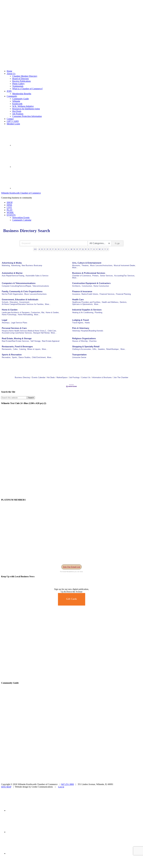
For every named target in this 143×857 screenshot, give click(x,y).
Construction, (87, 286)
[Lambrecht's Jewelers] (71, 677)
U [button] (94, 249)
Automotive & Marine (12, 273)
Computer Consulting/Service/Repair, (17, 286)
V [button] (96, 249)
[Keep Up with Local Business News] (11, 586)
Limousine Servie (79, 357)
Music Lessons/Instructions (35, 294)
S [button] (88, 249)
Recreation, (6, 357)
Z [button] (107, 249)
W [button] (99, 249)
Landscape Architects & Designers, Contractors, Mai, (23, 312)
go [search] (118, 243)
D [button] (47, 249)
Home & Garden (9, 309)
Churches (93, 341)
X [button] (102, 249)
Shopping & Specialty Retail (85, 346)
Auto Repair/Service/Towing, (13, 276)
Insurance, (76, 294)
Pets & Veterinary (80, 328)
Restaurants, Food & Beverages (17, 346)
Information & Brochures (102, 377)
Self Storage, (35, 341)
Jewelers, (101, 349)
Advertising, (16, 265)
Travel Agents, (78, 323)
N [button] (74, 249)
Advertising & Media (12, 263)
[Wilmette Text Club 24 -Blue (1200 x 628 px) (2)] (71, 494)
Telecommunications (40, 286)
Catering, (22, 349)
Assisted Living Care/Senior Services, (17, 333)
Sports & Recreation (12, 354)
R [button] (85, 249)
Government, (24, 302)
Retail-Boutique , (113, 349)
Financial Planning (123, 294)
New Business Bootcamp (32, 265)
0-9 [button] (35, 249)
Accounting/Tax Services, (124, 276)
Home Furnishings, (9, 315)
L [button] (68, 249)
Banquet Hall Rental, (41, 333)
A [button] (39, 249)
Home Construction (101, 286)
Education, (14, 302)
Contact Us (85, 377)
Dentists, (123, 302)
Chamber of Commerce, (81, 276)
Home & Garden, (52, 312)
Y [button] (105, 249)
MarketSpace (62, 377)
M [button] (71, 249)
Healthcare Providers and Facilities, (86, 302)
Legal (4, 320)
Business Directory (22, 377)
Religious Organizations (84, 338)
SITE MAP (6, 787)
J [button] (63, 249)
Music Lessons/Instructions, (101, 265)
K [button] (66, 249)
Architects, (76, 286)
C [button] (44, 249)
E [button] (50, 249)
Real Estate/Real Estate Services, (16, 341)
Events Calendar (38, 377)
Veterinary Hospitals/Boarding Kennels (87, 331)
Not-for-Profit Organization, (12, 294)
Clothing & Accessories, (82, 349)
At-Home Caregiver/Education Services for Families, (23, 304)
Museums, (76, 265)
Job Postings (74, 377)
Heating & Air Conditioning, (83, 312)
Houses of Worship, (80, 341)
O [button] (77, 249)
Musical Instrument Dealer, (124, 265)
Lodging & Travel (80, 320)
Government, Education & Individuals (20, 299)
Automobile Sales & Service (37, 276)
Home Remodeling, (25, 315)
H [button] (58, 249)
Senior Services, (106, 276)
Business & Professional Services (88, 273)
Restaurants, (7, 349)
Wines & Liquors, (34, 349)
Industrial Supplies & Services (87, 309)
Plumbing (98, 312)
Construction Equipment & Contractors (91, 283)
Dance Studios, (25, 357)
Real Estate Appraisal (50, 341)
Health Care (78, 299)
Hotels (87, 323)
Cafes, (15, 349)
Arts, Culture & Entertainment (86, 263)
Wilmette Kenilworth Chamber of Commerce (21, 193)
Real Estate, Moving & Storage (17, 338)
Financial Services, (107, 294)
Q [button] (83, 249)
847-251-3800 (67, 784)
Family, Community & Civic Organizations (22, 291)
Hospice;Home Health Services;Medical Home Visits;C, (24, 331)
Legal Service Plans (19, 323)
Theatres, (85, 265)
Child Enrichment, (39, 357)
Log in (61, 787)
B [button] (41, 249)
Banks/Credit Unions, (90, 294)
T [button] (91, 249)
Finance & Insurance (82, 291)
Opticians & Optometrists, (82, 304)
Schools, (5, 302)
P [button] (80, 249)
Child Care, (52, 331)
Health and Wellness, (110, 302)
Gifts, (94, 349)
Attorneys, (6, 323)
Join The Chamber (120, 377)
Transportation (79, 354)
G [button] (55, 249)
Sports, (15, 357)
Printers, (95, 276)
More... (75, 268)
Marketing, (6, 265)
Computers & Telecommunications (18, 283)
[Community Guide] (18, 728)
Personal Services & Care (14, 328)
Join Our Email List (71, 567)
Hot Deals (51, 377)
